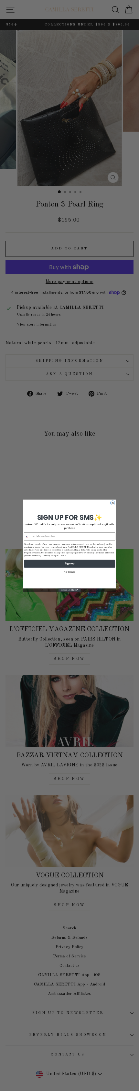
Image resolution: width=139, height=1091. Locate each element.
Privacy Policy (49, 555)
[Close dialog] (112, 502)
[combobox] (29, 536)
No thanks (69, 571)
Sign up (69, 563)
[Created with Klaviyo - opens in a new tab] (70, 589)
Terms (62, 555)
